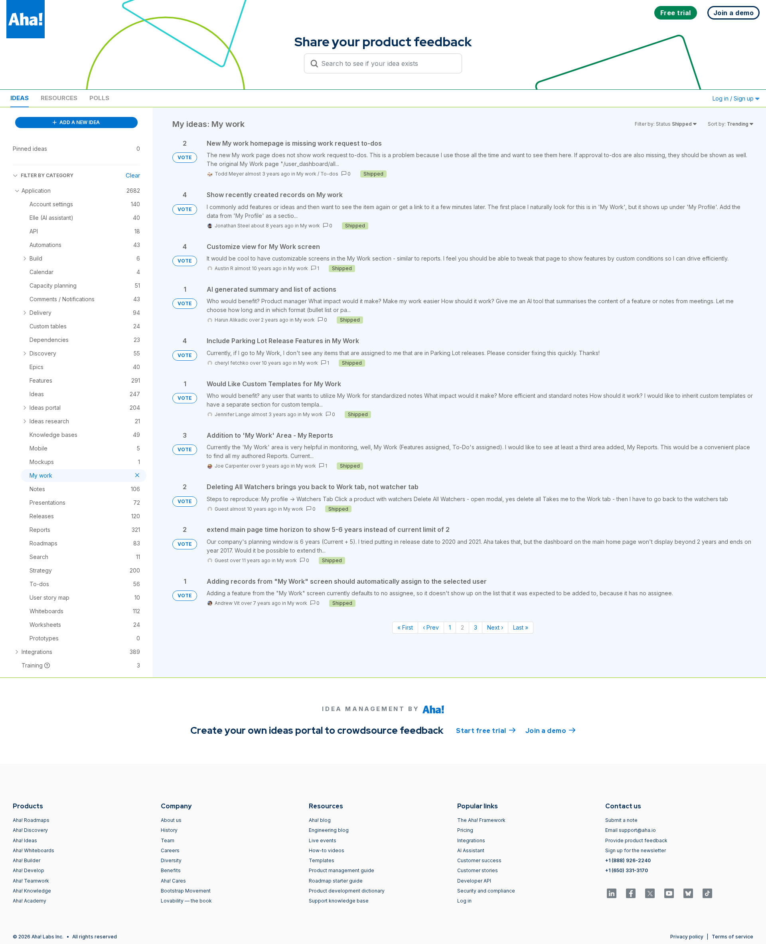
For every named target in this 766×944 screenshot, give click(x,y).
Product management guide (341, 870)
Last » (520, 627)
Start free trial (486, 731)
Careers (170, 850)
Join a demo (550, 731)
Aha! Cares (173, 881)
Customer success (479, 860)
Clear (133, 175)
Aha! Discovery (30, 830)
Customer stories (477, 870)
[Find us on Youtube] (669, 893)
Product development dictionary (347, 891)
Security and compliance (486, 891)
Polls (99, 98)
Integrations (471, 840)
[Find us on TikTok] (707, 893)
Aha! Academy (29, 901)
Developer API (474, 881)
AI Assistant (470, 850)
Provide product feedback (636, 840)
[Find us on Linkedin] (611, 893)
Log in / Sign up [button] (734, 98)
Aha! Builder (26, 860)
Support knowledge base (339, 901)
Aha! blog (320, 820)
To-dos (329, 174)
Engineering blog (329, 830)
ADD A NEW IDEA (79, 122)
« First (405, 627)
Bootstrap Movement (186, 891)
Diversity (171, 860)
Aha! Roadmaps (31, 820)
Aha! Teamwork (31, 881)
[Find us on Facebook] (630, 893)
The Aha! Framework (481, 820)
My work (306, 174)
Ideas (19, 98)
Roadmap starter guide (336, 881)
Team (167, 840)
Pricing (465, 830)
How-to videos (326, 850)
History (169, 830)
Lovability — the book (186, 901)
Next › (495, 627)
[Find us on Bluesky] (688, 893)
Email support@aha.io (630, 830)
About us (171, 820)
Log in (464, 901)
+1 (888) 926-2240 (628, 860)
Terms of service (732, 937)
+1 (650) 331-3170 (626, 870)
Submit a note (621, 820)
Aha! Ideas (25, 840)
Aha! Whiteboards (33, 850)
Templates (321, 860)
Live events (322, 840)
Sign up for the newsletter (635, 850)
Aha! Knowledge (32, 891)
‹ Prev (431, 627)
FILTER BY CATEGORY (47, 175)
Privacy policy (686, 937)
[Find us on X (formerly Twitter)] (650, 893)
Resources (59, 98)
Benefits (171, 870)
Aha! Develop (28, 870)
